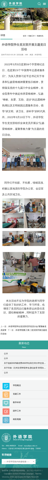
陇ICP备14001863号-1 (35, 470)
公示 (6, 354)
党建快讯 (40, 36)
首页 (24, 36)
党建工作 (31, 36)
